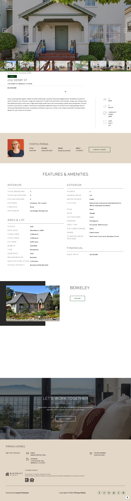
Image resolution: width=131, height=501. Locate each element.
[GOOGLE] (123, 493)
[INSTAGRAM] (104, 493)
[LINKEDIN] (109, 493)
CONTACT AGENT (99, 149)
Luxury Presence (22, 493)
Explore (77, 298)
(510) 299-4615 (47, 150)
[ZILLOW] (114, 493)
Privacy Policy (80, 493)
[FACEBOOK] (99, 493)
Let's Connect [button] (65, 419)
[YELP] (118, 493)
